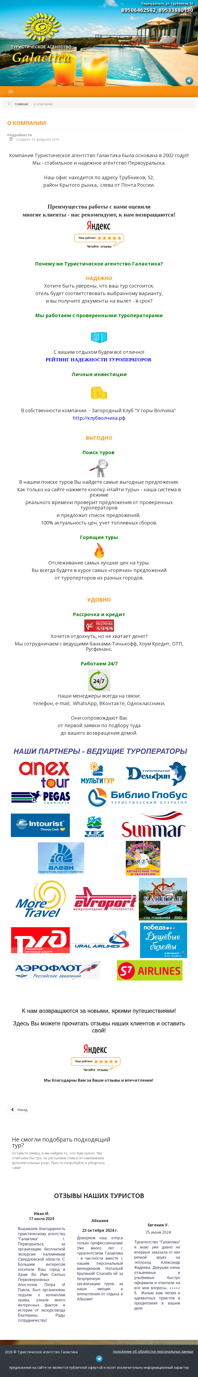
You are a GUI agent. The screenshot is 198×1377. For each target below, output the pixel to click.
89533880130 (176, 9)
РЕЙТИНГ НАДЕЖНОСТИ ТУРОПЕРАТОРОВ (98, 359)
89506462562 (138, 9)
